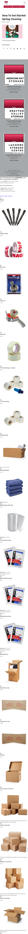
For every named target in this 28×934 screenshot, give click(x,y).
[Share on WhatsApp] (7, 48)
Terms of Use (11, 170)
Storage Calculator (8, 6)
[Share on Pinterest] (10, 48)
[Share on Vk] (17, 48)
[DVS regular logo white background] (14, 109)
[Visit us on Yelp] (24, 48)
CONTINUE (10, 196)
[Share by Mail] (20, 48)
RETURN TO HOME (3, 196)
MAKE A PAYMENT (16, 6)
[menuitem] (24, 2)
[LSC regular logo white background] (14, 143)
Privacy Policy (17, 170)
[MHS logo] (11, 2)
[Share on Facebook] (4, 48)
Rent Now (22, 6)
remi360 (18, 175)
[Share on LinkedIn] (14, 48)
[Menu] (24, 2)
